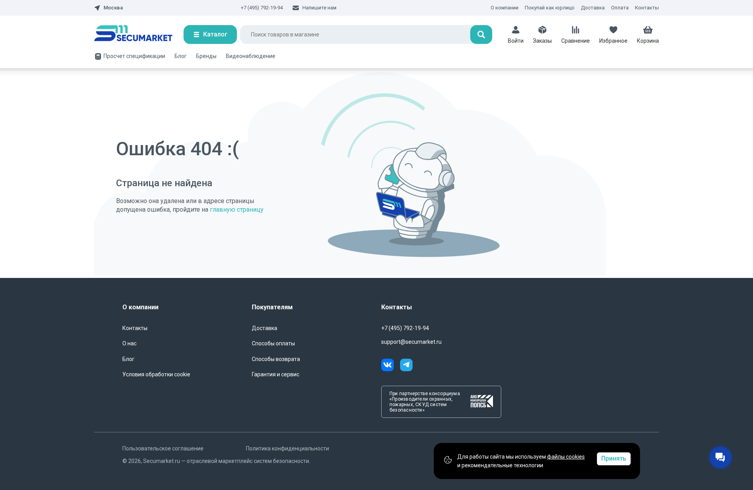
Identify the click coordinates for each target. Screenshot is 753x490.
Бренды (206, 56)
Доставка (593, 8)
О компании (504, 8)
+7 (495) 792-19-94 (262, 8)
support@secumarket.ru (411, 342)
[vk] (390, 366)
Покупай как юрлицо (550, 8)
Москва (113, 8)
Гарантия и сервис (275, 374)
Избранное (613, 41)
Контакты (647, 8)
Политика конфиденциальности (287, 448)
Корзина (648, 41)
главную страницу (237, 209)
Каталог (215, 34)
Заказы (542, 41)
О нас (129, 343)
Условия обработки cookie (156, 374)
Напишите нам (319, 8)
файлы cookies (566, 457)
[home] (139, 34)
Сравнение (575, 41)
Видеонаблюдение (250, 56)
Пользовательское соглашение (163, 448)
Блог (181, 56)
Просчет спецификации (134, 56)
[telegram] (406, 366)
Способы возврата (276, 359)
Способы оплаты (273, 343)
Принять (613, 458)
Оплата (620, 8)
